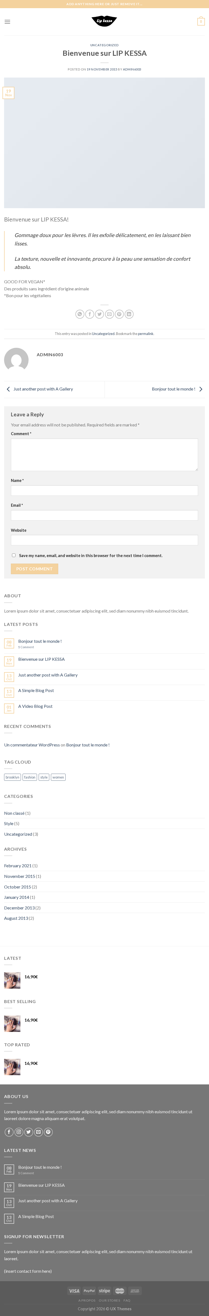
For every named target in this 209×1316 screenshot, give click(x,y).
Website (18, 530)
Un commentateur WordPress (32, 744)
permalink (145, 333)
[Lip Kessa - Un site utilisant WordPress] (104, 21)
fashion (29, 777)
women (58, 777)
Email (17, 505)
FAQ (127, 1300)
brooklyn (12, 777)
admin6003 (132, 69)
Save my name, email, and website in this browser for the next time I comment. (90, 555)
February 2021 (18, 865)
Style (8, 823)
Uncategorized (104, 45)
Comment (21, 433)
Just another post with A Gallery (43, 389)
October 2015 (17, 886)
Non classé (14, 813)
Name (17, 480)
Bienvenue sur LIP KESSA (41, 659)
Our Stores (109, 1300)
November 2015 (19, 876)
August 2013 (16, 918)
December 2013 (19, 907)
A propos (87, 1300)
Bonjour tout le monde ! (174, 389)
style (44, 777)
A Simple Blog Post (36, 690)
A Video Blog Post (35, 706)
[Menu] (7, 21)
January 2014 (16, 897)
